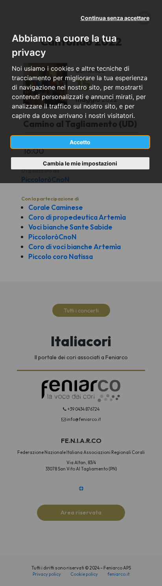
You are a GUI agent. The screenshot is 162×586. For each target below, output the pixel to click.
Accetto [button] (80, 142)
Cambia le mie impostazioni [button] (80, 163)
